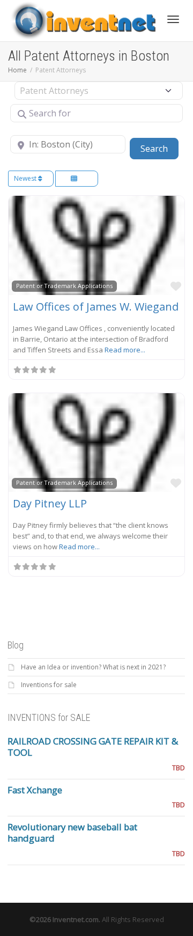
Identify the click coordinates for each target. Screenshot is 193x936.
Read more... (125, 350)
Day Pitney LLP (50, 503)
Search (159, 148)
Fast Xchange (35, 790)
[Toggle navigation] (173, 19)
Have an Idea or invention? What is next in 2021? (93, 667)
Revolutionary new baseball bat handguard (72, 832)
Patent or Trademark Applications (64, 286)
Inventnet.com (76, 919)
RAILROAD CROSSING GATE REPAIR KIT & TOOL (93, 746)
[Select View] (76, 179)
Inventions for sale (49, 684)
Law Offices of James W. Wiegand (96, 306)
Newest (26, 178)
